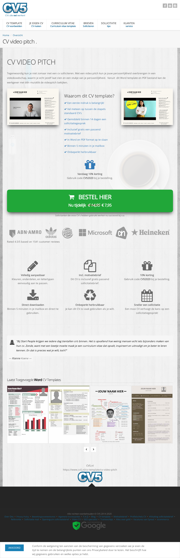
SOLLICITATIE (108, 24)
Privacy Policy (23, 516)
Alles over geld (123, 519)
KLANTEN (129, 24)
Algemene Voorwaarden (69, 516)
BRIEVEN (88, 24)
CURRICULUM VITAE (63, 24)
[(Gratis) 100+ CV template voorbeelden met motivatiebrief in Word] (90, 476)
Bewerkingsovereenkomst (43, 516)
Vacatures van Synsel (143, 519)
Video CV (76, 519)
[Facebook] (165, 6)
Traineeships (106, 519)
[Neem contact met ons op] (90, 232)
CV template (105, 516)
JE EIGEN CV (36, 24)
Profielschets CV (138, 516)
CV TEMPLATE (14, 24)
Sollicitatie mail (31, 519)
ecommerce (163, 519)
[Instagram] (175, 6)
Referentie (16, 519)
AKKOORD (14, 547)
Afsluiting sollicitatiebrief (161, 516)
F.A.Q (85, 516)
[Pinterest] (170, 6)
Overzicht (18, 35)
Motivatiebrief (120, 516)
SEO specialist (90, 519)
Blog (93, 516)
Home (6, 35)
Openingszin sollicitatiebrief (55, 519)
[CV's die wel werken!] (15, 8)
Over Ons (9, 516)
